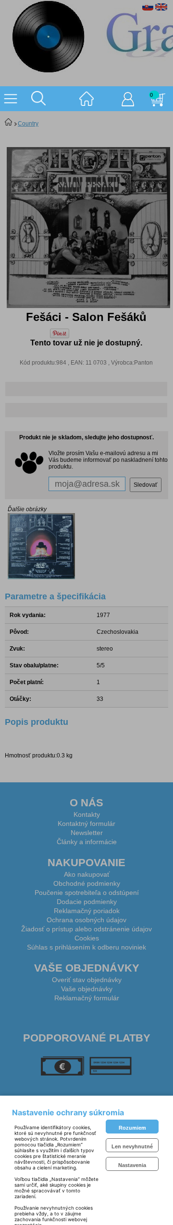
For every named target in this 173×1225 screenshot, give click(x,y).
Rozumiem (132, 1128)
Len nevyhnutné (132, 1146)
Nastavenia (132, 1165)
